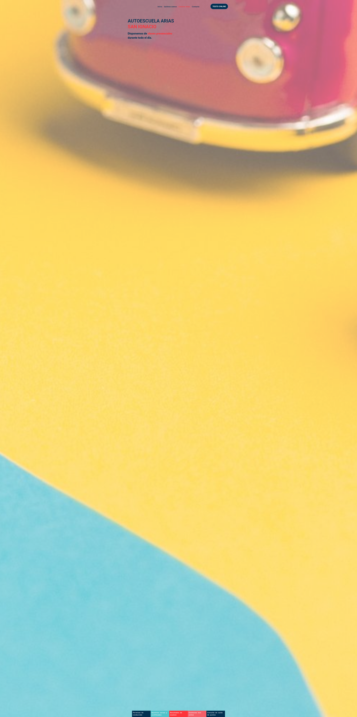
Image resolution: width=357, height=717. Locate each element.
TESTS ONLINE (219, 6)
